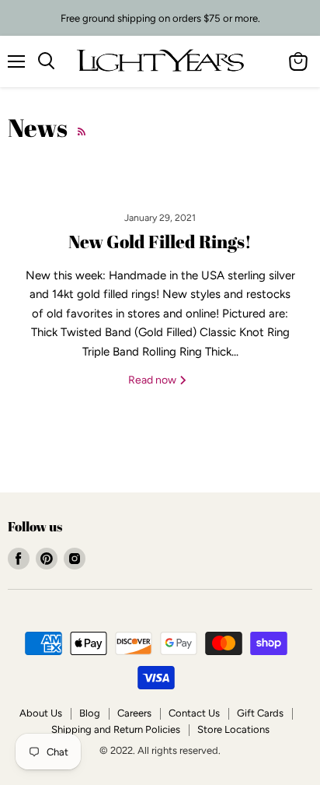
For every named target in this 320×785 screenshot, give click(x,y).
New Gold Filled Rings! (160, 242)
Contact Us (194, 713)
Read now (153, 380)
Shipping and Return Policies (115, 729)
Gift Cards (260, 713)
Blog (89, 713)
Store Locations (233, 729)
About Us (40, 713)
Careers (134, 713)
